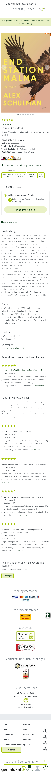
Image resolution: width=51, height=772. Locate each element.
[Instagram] (45, 743)
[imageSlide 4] (28, 115)
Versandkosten (31, 696)
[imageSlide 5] (30, 115)
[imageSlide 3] (25, 115)
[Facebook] (45, 731)
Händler (6, 739)
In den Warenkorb (25, 209)
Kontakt (6, 724)
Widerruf (11, 749)
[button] (30, 769)
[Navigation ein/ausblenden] (37, 768)
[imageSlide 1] (20, 115)
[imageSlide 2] (23, 115)
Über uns (27, 724)
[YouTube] (45, 749)
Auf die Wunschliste (11, 222)
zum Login (7, 575)
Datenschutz (28, 734)
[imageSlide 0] (18, 115)
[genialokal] (13, 768)
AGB (25, 729)
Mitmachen (28, 739)
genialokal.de (12, 20)
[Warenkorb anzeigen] (45, 769)
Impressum (8, 734)
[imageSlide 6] (33, 115)
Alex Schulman (7, 124)
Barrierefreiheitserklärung (12, 744)
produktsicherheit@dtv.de (18, 348)
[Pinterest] (45, 737)
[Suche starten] (44, 761)
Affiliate (26, 744)
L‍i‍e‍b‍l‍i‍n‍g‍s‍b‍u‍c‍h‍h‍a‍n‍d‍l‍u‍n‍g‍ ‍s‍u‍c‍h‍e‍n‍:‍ (21, 3)
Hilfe (5, 729)
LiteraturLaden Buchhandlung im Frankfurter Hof (21, 370)
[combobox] (22, 761)
